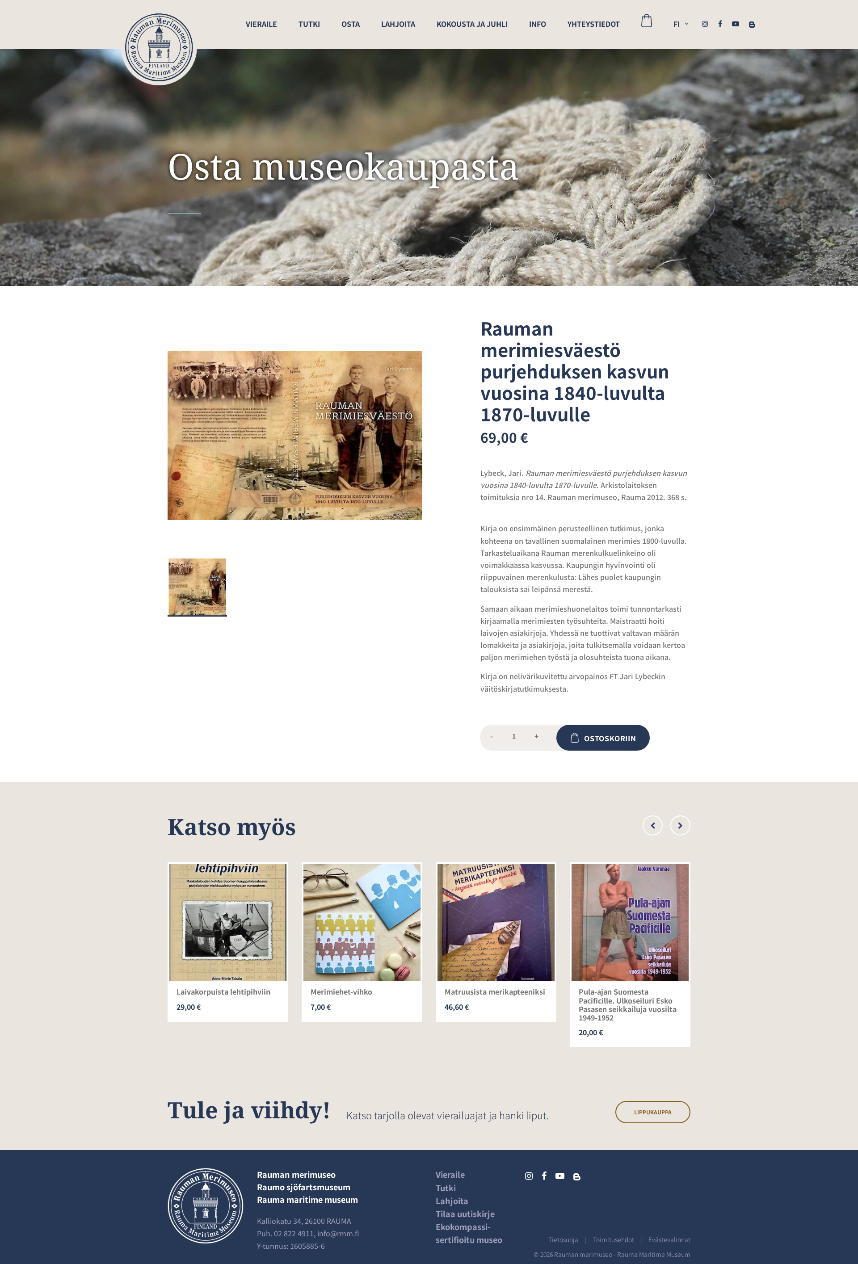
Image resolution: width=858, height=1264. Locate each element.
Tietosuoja (563, 1239)
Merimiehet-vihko (341, 991)
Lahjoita (398, 23)
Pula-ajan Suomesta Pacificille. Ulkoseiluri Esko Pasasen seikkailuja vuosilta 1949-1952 (628, 1004)
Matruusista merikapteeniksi (495, 991)
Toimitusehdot (613, 1239)
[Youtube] (735, 23)
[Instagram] (705, 23)
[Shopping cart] (646, 24)
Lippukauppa (653, 1112)
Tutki (309, 23)
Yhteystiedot (594, 23)
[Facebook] (720, 23)
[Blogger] (752, 23)
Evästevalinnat (669, 1239)
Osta (350, 23)
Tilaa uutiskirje (465, 1213)
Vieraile (261, 23)
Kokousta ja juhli (472, 23)
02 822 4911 (294, 1233)
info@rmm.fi (338, 1233)
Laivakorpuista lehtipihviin (223, 991)
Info (537, 23)
